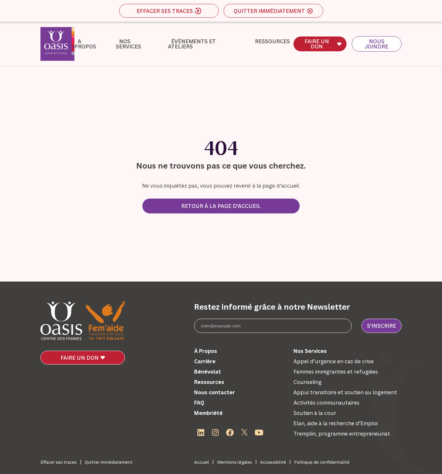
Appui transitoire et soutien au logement (345, 392)
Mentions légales (234, 462)
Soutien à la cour (314, 413)
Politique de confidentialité (321, 462)
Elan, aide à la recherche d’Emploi (335, 423)
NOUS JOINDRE (376, 44)
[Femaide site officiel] (105, 321)
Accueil (201, 462)
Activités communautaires (326, 402)
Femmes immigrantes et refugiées (335, 371)
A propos (85, 44)
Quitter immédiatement (269, 11)
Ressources (272, 41)
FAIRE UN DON (316, 44)
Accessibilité (273, 462)
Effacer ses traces (165, 11)
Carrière (204, 361)
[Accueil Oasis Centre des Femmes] (61, 321)
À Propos (205, 351)
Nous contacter (214, 392)
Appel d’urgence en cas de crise (333, 361)
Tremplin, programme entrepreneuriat (341, 433)
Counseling (307, 382)
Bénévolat (207, 371)
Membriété (208, 413)
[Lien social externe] (200, 432)
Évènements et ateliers (192, 44)
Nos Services (128, 44)
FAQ (199, 402)
